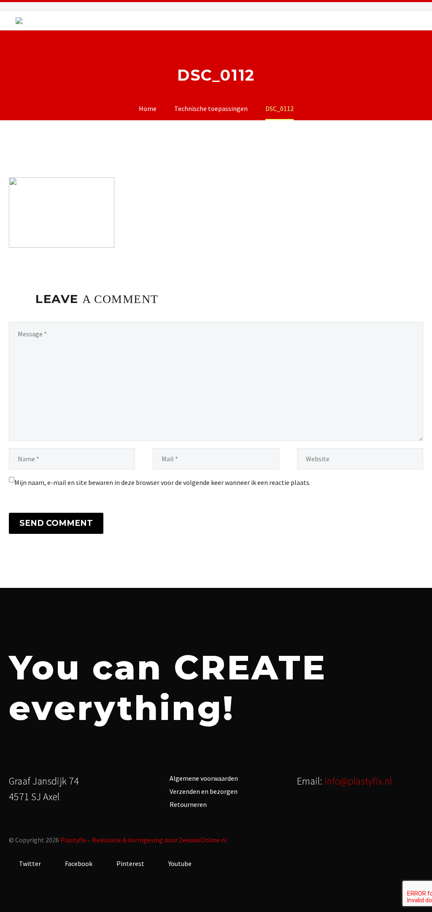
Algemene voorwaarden (204, 778)
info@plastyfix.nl (358, 781)
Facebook (78, 863)
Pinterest (129, 863)
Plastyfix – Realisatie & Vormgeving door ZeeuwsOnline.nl (143, 840)
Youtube (179, 863)
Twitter (29, 863)
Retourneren (188, 804)
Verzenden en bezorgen (204, 791)
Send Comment (56, 523)
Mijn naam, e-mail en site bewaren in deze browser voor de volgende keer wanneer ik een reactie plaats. (162, 482)
